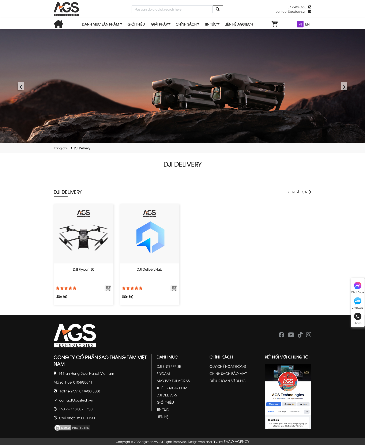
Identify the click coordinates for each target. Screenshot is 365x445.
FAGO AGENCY (236, 441)
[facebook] (282, 335)
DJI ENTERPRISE (169, 366)
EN (307, 24)
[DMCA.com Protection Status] (72, 427)
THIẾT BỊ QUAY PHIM (172, 387)
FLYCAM (163, 373)
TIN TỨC (211, 24)
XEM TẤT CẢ (297, 192)
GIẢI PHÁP (159, 24)
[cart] (275, 24)
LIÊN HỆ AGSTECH (239, 24)
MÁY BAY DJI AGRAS (173, 380)
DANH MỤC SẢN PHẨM (100, 24)
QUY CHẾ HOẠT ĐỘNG (228, 366)
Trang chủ (61, 148)
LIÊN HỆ (163, 416)
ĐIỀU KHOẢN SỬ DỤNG (228, 380)
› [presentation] (344, 86)
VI (300, 24)
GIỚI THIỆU (136, 24)
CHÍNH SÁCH (186, 24)
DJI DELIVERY (68, 192)
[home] (66, 9)
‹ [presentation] (21, 86)
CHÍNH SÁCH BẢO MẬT (228, 373)
